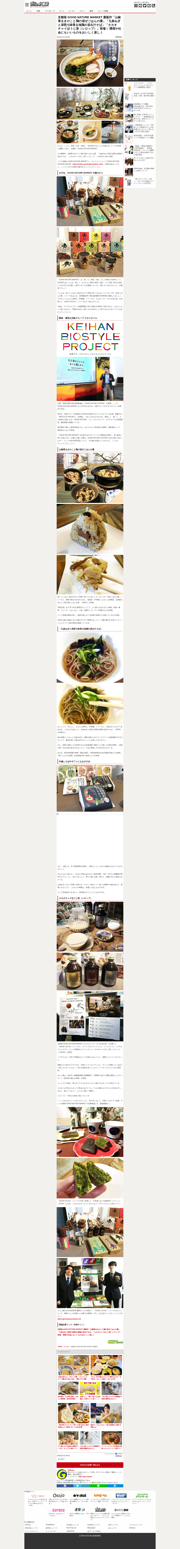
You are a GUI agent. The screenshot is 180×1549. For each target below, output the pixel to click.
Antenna (132, 1528)
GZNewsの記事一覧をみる (90, 1465)
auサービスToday (93, 1531)
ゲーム (61, 11)
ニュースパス (51, 1531)
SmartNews (50, 1525)
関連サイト (30, 1491)
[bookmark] (115, 1485)
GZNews (118, 37)
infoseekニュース (31, 1528)
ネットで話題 (103, 11)
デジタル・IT (50, 11)
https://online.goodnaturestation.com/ (88, 164)
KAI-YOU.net (71, 1528)
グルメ (81, 11)
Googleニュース (73, 1525)
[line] (98, 1485)
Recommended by (110, 1453)
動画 (91, 11)
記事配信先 (30, 1522)
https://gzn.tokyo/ (85, 1476)
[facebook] (65, 1485)
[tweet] (77, 1485)
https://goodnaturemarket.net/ (69, 1319)
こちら (87, 1480)
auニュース (112, 1528)
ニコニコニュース (135, 1525)
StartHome (70, 1531)
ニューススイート (31, 1531)
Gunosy (28, 1525)
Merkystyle (91, 1528)
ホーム (29, 11)
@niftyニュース (51, 1528)
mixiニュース (113, 1525)
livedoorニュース (93, 1525)
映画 (38, 11)
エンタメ (72, 11)
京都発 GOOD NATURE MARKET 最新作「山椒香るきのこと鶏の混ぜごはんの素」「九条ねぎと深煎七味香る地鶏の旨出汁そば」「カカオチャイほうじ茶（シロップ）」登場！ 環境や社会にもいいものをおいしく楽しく (90, 1332)
